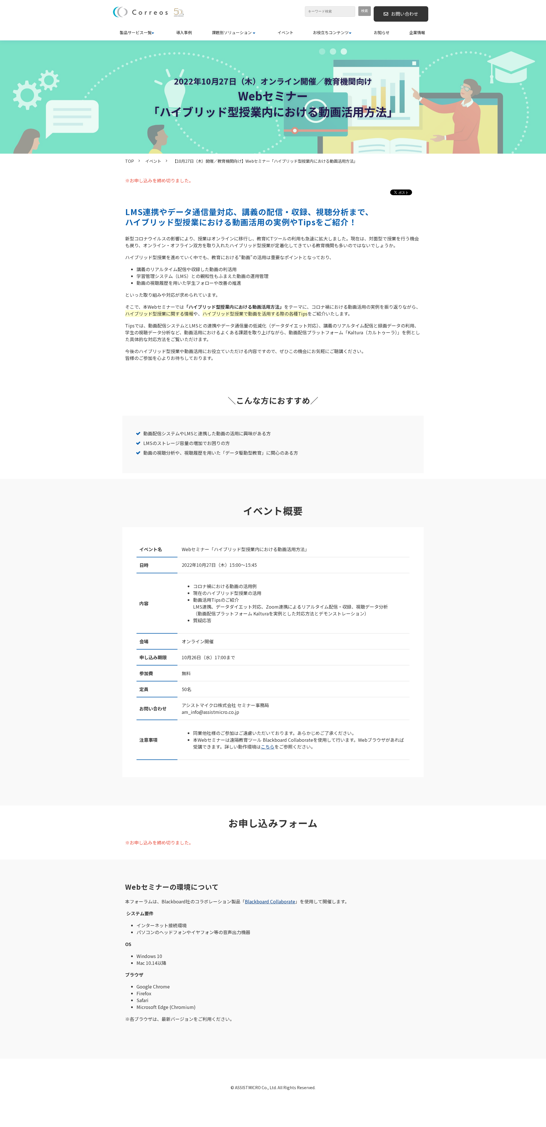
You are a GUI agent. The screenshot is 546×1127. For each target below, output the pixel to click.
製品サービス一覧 (136, 32)
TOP (129, 161)
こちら (267, 746)
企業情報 (417, 32)
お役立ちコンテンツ (331, 32)
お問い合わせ (404, 13)
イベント (285, 32)
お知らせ (382, 32)
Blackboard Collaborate (270, 901)
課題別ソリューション (232, 32)
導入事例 (184, 32)
